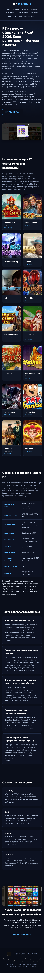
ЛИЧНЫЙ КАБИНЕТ (26, 17)
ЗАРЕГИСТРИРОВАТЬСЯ (22, 934)
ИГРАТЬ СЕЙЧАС (12, 112)
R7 (22, 4)
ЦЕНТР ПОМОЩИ (30, 9)
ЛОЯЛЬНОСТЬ (11, 12)
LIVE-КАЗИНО (23, 12)
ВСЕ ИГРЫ (12, 17)
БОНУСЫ (10, 9)
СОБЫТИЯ (19, 9)
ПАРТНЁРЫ (34, 12)
